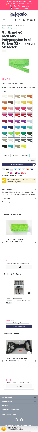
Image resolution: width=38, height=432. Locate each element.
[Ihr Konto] (24, 20)
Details (19, 267)
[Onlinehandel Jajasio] (19, 51)
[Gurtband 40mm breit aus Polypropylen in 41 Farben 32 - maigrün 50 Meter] (19, 65)
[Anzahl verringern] (4, 160)
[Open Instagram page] (16, 420)
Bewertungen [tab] (7, 202)
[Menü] (4, 20)
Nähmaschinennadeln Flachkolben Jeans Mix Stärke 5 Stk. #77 (19, 301)
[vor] (35, 242)
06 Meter (6, 155)
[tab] (19, 192)
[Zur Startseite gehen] (19, 14)
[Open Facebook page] (21, 420)
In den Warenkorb (17, 164)
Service (5, 405)
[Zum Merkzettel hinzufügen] (34, 164)
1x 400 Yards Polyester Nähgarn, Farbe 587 (15, 240)
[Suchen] (15, 20)
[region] (19, 65)
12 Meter (16, 155)
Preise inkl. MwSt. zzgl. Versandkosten (12, 83)
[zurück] (2, 242)
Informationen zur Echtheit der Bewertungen (19, 431)
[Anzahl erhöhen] (28, 160)
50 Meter (25, 155)
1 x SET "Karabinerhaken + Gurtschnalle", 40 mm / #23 (17, 359)
